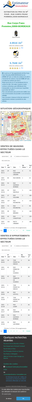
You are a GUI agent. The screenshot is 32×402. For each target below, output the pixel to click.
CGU (5, 369)
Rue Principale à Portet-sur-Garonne (13, 351)
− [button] (2, 116)
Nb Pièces (24, 166)
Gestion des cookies (11, 364)
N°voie (8, 166)
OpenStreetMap (27, 140)
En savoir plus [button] (6, 394)
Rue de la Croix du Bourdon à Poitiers (14, 343)
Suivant (28, 230)
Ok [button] (23, 398)
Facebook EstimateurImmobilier (16, 367)
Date (2, 167)
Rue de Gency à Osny (9, 348)
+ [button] (2, 113)
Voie (14, 167)
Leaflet (21, 140)
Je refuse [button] (8, 398)
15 (23, 230)
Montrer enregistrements (15, 156)
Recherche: (6, 160)
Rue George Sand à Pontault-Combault (14, 346)
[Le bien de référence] (15, 126)
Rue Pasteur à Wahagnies (10, 354)
